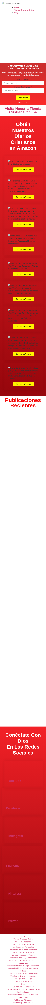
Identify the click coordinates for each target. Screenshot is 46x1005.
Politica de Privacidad (23, 1000)
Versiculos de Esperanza (23, 952)
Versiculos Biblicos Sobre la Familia (23, 973)
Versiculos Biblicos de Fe (23, 944)
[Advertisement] (23, 39)
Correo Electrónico (23, 87)
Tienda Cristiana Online (24, 10)
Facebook (13, 808)
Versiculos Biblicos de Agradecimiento (23, 965)
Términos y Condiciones (23, 1002)
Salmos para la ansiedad (23, 987)
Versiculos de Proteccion (23, 947)
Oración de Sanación (23, 979)
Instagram (15, 836)
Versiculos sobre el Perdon (23, 955)
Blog (16, 12)
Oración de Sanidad (23, 981)
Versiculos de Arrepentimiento (23, 976)
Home (16, 7)
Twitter (13, 921)
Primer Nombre (23, 80)
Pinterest (14, 893)
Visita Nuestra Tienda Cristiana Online (23, 110)
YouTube (14, 781)
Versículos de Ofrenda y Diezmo (23, 950)
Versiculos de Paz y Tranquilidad (23, 957)
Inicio (23, 936)
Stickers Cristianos (23, 942)
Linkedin (12, 866)
